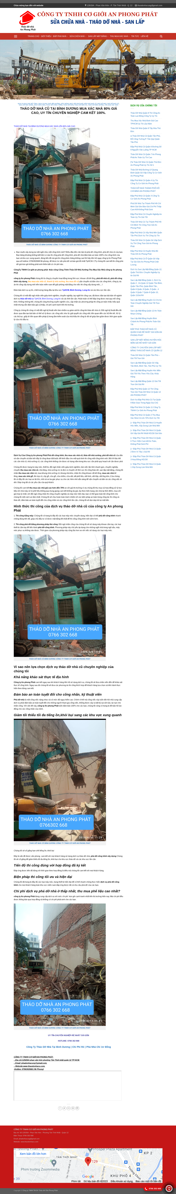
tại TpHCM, (31, 291)
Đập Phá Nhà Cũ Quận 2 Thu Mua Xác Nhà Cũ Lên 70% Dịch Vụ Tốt (145, 409)
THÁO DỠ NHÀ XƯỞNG (96, 97)
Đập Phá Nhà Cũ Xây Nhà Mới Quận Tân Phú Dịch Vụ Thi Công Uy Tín (146, 226)
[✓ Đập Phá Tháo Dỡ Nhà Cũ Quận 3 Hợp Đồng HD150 (146, 450)
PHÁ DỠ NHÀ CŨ (113, 96)
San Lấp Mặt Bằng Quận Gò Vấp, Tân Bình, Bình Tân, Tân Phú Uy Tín (146, 356)
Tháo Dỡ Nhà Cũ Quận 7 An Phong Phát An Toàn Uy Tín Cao (146, 148)
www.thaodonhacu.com (29, 1134)
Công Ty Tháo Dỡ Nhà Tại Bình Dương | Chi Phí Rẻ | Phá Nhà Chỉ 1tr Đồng (68, 1039)
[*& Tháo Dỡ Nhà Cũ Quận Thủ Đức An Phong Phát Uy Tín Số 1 (146, 156)
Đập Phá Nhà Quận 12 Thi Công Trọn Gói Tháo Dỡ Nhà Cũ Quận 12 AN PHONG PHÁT (146, 384)
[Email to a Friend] (69, 1101)
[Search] (161, 36)
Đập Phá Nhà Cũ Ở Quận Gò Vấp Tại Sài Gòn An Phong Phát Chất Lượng (145, 254)
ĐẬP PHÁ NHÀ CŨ (90, 96)
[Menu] (15, 36)
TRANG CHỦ (33, 36)
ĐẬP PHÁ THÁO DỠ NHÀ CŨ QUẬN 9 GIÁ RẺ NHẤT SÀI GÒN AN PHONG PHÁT (146, 324)
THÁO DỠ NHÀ (68, 97)
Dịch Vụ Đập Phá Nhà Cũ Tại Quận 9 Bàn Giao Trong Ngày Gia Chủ (146, 393)
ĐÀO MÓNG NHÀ (67, 96)
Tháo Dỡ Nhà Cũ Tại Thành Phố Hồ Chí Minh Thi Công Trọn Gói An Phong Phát (146, 217)
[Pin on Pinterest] (73, 1101)
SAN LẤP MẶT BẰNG (97, 36)
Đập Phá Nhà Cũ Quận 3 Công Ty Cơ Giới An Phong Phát (145, 189)
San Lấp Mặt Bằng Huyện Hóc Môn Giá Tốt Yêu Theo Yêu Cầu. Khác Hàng (146, 366)
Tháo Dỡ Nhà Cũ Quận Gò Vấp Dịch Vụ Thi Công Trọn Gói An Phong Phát (146, 236)
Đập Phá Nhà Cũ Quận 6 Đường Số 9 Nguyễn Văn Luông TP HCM (146, 140)
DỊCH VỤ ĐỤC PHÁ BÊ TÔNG (28, 96)
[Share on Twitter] (64, 1101)
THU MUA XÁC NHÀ (119, 36)
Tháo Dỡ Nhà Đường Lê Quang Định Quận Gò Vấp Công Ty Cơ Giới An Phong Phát (146, 165)
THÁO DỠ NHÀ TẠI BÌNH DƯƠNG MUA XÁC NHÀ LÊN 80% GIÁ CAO (44, 119)
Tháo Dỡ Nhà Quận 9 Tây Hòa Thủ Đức (146, 122)
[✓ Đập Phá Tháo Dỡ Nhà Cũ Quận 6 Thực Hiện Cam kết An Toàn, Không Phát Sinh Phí (146, 433)
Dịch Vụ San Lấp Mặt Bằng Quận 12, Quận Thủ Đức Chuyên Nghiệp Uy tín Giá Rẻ (146, 265)
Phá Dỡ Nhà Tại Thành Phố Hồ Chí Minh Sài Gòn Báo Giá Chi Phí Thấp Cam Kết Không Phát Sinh (146, 199)
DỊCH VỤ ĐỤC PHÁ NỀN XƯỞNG (49, 96)
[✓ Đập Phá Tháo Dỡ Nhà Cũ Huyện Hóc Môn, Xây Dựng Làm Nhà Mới (146, 416)
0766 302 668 (73, 1033)
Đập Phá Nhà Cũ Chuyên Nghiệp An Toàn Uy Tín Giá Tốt (146, 208)
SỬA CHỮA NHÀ (77, 36)
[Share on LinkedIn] (77, 1101)
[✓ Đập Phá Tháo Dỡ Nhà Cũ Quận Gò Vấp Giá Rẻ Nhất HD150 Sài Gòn (146, 424)
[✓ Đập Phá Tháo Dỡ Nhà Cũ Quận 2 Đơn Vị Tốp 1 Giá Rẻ (146, 442)
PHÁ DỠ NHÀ (102, 96)
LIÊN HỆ (144, 36)
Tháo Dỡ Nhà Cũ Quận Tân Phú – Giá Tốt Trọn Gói (145, 349)
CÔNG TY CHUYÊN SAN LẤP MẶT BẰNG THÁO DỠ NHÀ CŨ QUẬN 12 (146, 341)
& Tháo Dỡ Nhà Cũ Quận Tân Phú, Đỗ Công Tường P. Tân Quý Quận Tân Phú (145, 131)
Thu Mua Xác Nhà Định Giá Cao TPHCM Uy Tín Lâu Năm (144, 114)
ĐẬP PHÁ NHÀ (59, 36)
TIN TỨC (135, 36)
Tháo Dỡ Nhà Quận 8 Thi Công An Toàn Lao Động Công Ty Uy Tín (145, 106)
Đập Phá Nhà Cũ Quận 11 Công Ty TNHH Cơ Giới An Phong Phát (145, 401)
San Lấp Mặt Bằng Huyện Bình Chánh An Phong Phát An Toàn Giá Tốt (145, 314)
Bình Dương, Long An (51, 291)
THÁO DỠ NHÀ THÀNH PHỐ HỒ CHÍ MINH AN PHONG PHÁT (145, 182)
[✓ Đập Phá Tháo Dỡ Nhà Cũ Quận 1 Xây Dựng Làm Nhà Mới (146, 458)
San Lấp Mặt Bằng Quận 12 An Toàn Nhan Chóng (146, 304)
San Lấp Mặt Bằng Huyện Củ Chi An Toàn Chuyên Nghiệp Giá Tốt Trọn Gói (146, 295)
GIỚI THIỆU (46, 36)
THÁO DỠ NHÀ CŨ (80, 97)
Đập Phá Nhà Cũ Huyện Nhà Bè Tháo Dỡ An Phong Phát (144, 244)
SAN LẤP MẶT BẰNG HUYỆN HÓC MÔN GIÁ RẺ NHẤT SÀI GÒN (146, 333)
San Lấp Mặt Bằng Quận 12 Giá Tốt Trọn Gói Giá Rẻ (146, 375)
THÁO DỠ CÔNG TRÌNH (54, 97)
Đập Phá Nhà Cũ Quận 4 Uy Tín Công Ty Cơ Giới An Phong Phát (144, 174)
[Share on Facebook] (60, 1101)
